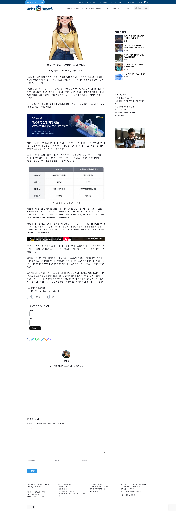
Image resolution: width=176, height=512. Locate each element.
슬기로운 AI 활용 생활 (125, 106)
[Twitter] (33, 507)
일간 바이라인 (83, 2)
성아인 (84, 8)
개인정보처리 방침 (33, 494)
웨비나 (132, 2)
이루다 (45, 297)
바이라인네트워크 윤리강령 (36, 492)
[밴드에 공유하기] (39, 339)
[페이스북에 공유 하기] (29, 339)
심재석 (69, 8)
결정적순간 (120, 115)
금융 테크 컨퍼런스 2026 (34, 2)
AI (29, 297)
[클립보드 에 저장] (49, 339)
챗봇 (52, 297)
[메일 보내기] (45, 339)
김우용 (91, 8)
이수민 (98, 8)
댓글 (30, 428)
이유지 (77, 8)
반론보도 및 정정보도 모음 (35, 496)
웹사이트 (84, 460)
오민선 (127, 8)
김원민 (120, 8)
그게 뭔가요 (121, 109)
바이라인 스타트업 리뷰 (126, 112)
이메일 (31, 310)
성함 (30, 318)
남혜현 (55, 70)
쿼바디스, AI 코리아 (124, 98)
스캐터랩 (36, 297)
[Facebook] (29, 507)
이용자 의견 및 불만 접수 (129, 495)
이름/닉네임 (32, 460)
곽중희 (106, 8)
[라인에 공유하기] (35, 339)
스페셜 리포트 (121, 2)
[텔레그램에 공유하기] (42, 339)
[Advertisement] (66, 398)
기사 (66, 61)
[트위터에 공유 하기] (32, 339)
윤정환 (113, 8)
